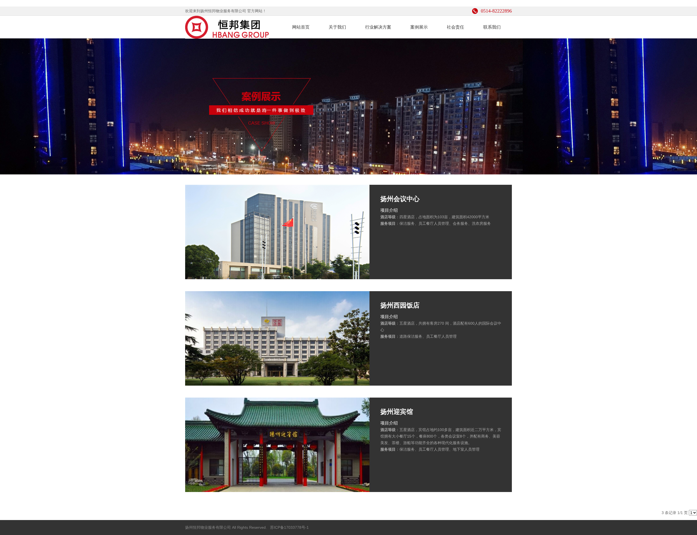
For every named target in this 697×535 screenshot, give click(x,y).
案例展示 (419, 27)
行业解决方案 (378, 27)
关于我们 (337, 27)
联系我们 (492, 27)
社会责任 (455, 27)
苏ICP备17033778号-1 (289, 527)
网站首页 (301, 27)
